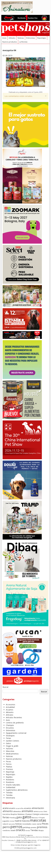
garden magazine (34, 845)
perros (16, 826)
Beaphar (14, 814)
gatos (26, 816)
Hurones (9, 748)
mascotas (38, 820)
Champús (10, 725)
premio (33, 827)
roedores (6, 830)
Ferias (8, 738)
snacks (20, 830)
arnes (41, 811)
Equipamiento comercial (16, 733)
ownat (39, 824)
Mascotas (10, 751)
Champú (28, 814)
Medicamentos (12, 753)
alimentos (17, 811)
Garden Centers (12, 741)
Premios (9, 769)
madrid (18, 821)
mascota (26, 821)
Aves (8, 720)
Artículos (12, 38)
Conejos (36, 814)
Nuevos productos (9, 42)
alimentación (38, 808)
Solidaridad (10, 787)
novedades (27, 824)
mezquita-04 (9, 50)
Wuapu (41, 830)
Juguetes (6, 821)
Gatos (8, 743)
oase (34, 824)
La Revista (23, 42)
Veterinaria (10, 797)
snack (13, 830)
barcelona (6, 814)
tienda (27, 830)
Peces (8, 761)
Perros (9, 764)
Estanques (10, 735)
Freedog (13, 818)
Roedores (10, 779)
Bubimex (21, 814)
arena (36, 811)
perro (6, 827)
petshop (26, 827)
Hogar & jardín (12, 746)
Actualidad (10, 707)
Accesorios (10, 704)
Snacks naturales (13, 785)
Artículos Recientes (14, 717)
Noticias (21, 38)
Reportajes (41, 38)
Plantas (9, 766)
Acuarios (9, 709)
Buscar (5, 687)
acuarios (27, 808)
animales (27, 811)
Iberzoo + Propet (38, 818)
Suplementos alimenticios (17, 790)
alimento (8, 811)
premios (42, 827)
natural (5, 824)
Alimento (9, 712)
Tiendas (9, 792)
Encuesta (10, 728)
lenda (12, 821)
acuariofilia (20, 808)
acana (5, 808)
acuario (12, 808)
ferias (6, 817)
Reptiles (9, 777)
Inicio (4, 38)
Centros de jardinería (15, 722)
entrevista (44, 814)
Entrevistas (30, 38)
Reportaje (10, 772)
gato (19, 817)
